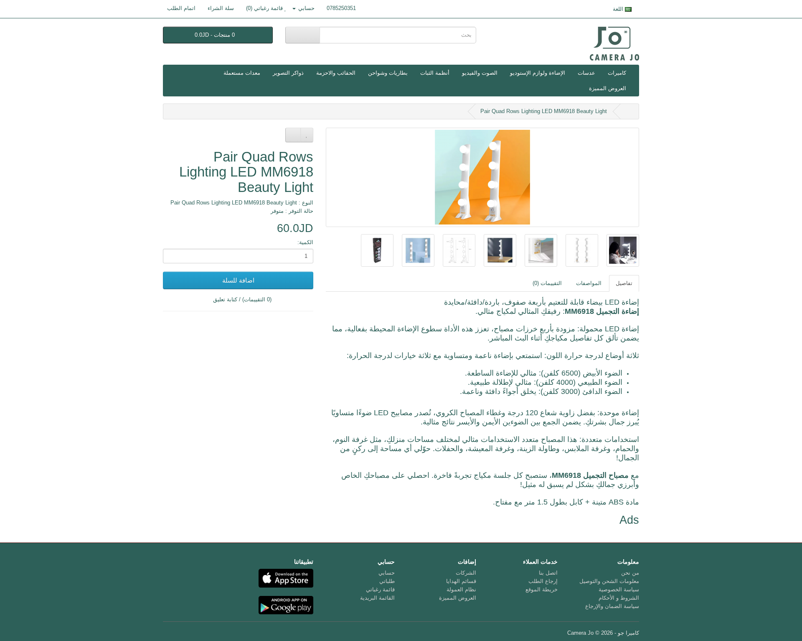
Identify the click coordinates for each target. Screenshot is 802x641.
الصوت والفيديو (479, 73)
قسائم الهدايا (461, 581)
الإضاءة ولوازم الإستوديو (537, 73)
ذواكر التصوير (288, 73)
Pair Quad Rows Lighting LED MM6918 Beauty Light (543, 111)
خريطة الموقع (541, 589)
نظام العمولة (461, 589)
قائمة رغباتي (380, 589)
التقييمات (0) (547, 283)
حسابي (386, 573)
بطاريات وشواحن (388, 73)
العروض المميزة (607, 88)
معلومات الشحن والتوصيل (609, 581)
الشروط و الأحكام (619, 598)
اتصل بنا (548, 573)
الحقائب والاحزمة (335, 73)
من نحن (630, 573)
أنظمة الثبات (434, 73)
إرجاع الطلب (543, 581)
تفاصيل (624, 283)
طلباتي (387, 581)
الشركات (466, 573)
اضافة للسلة (238, 280)
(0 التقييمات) (257, 299)
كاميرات (617, 73)
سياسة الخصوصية (619, 589)
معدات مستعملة (241, 73)
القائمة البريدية (377, 598)
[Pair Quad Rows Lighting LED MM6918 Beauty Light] (482, 177)
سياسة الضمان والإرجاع (612, 606)
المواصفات (589, 283)
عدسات (586, 73)
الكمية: (305, 242)
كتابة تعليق (225, 299)
